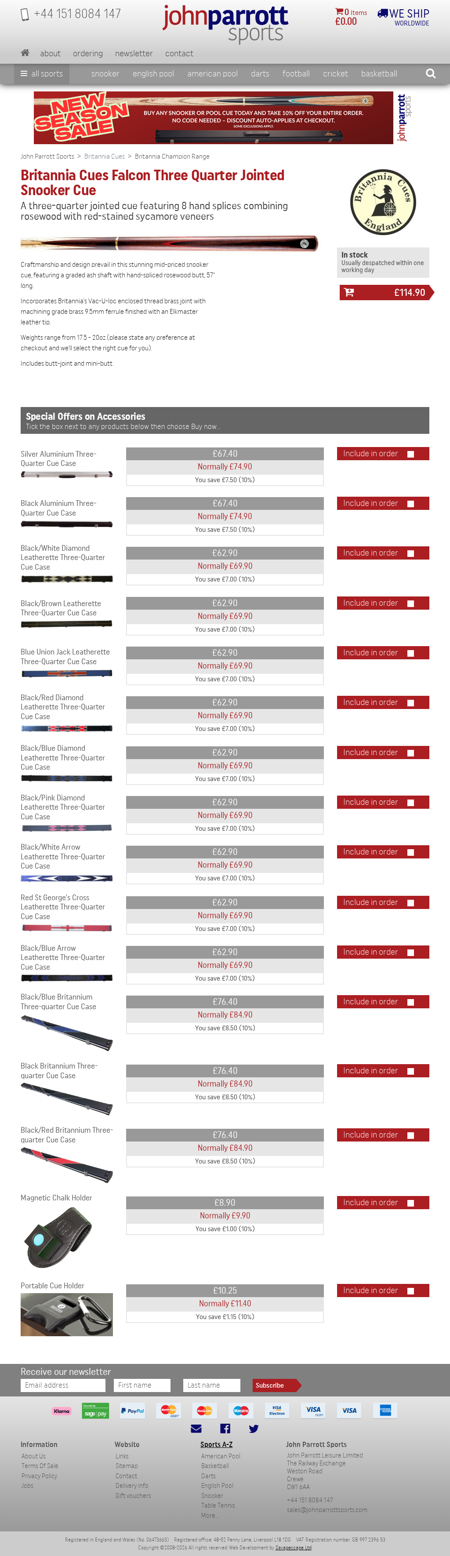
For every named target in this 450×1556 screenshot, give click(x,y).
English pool (153, 73)
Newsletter (134, 53)
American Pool (212, 73)
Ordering (88, 53)
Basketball (379, 73)
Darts (260, 73)
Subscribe (270, 1385)
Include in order (370, 453)
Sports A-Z (216, 1444)
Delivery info (132, 1486)
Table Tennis (218, 1505)
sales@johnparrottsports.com (327, 1510)
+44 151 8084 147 (310, 1500)
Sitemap (127, 1466)
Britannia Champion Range (172, 156)
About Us (34, 1456)
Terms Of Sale (40, 1466)
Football (296, 73)
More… (210, 1515)
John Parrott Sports (47, 156)
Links (122, 1456)
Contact (179, 53)
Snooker (105, 73)
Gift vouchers (133, 1496)
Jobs (27, 1486)
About (50, 53)
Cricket (335, 73)
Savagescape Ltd (294, 1547)
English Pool (217, 1486)
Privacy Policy (39, 1476)
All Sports (46, 73)
